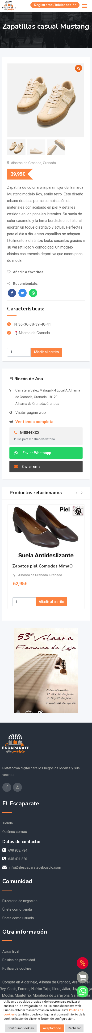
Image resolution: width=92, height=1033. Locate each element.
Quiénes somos (14, 832)
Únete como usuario (18, 918)
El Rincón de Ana (26, 379)
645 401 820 (17, 859)
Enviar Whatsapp (36, 453)
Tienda (7, 823)
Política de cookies (17, 968)
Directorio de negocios (20, 901)
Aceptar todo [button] (52, 1028)
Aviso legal (10, 951)
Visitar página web (30, 412)
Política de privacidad (18, 960)
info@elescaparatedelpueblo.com (35, 867)
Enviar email (31, 466)
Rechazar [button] (74, 1028)
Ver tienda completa (34, 421)
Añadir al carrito (46, 352)
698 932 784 (17, 850)
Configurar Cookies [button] (21, 1028)
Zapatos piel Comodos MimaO (42, 566)
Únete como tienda (17, 909)
